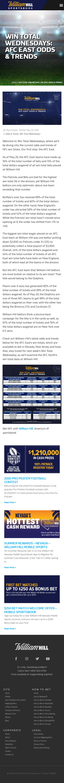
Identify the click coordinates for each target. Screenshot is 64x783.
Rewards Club (10, 714)
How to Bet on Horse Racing (44, 714)
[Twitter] (37, 659)
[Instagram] (27, 659)
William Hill (26, 428)
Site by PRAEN (49, 773)
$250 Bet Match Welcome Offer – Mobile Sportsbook (30, 610)
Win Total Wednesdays (29, 133)
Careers (8, 751)
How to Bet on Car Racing (43, 717)
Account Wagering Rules (43, 737)
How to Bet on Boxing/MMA (44, 720)
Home (14, 82)
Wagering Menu (11, 703)
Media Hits (9, 744)
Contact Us (9, 754)
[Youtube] (48, 659)
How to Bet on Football (42, 700)
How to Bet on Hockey (42, 724)
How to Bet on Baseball (43, 707)
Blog (7, 720)
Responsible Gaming (41, 747)
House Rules (38, 734)
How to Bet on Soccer (42, 710)
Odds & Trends (11, 133)
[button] (61, 5)
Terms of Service (40, 741)
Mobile (7, 696)
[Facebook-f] (16, 659)
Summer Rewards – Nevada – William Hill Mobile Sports (27, 545)
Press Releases (10, 741)
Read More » (10, 502)
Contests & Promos (12, 710)
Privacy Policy (39, 744)
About (7, 737)
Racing (7, 717)
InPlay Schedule (11, 707)
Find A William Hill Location (15, 700)
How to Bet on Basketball (43, 703)
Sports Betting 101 (40, 696)
